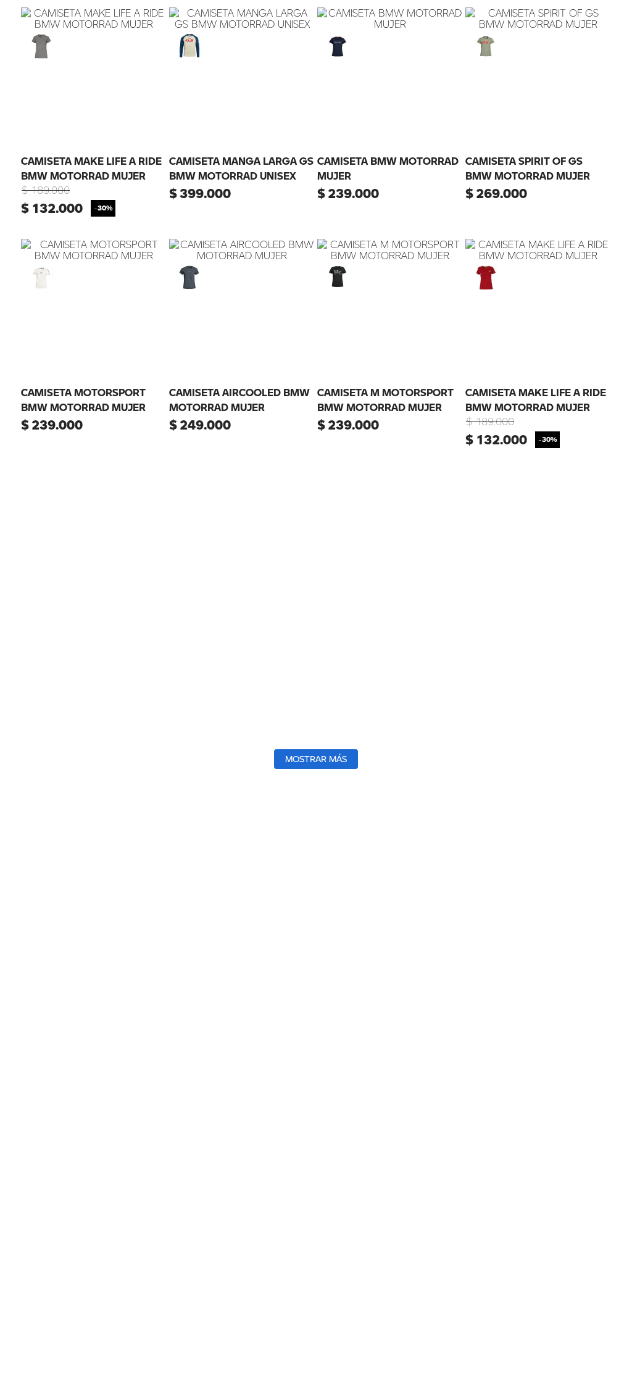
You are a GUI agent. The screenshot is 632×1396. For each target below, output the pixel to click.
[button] (41, 46)
